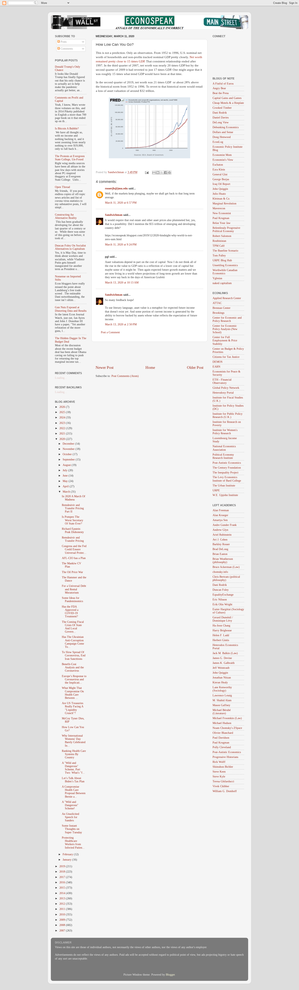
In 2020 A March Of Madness (73, 498)
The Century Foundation (227, 467)
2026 (62, 406)
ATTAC (217, 303)
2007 (62, 930)
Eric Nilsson (220, 599)
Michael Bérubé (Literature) (222, 712)
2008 (62, 925)
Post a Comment (110, 332)
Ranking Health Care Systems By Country (74, 754)
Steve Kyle (219, 776)
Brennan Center (221, 307)
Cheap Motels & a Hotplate (228, 102)
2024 (62, 417)
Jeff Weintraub (221, 667)
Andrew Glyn (220, 529)
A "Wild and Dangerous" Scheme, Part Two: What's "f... (73, 767)
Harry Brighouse (222, 630)
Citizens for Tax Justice (226, 356)
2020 (62, 439)
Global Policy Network (226, 387)
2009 (62, 919)
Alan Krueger (220, 515)
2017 (62, 877)
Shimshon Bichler (223, 766)
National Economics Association (224, 448)
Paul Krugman (221, 218)
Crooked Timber (222, 107)
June (66, 475)
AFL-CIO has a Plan (74, 558)
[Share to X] (162, 172)
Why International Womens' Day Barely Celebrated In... (73, 740)
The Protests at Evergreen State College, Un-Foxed (70, 158)
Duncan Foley (221, 589)
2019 (62, 866)
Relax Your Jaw (221, 223)
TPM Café (219, 245)
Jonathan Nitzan (222, 677)
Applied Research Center (227, 298)
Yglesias (217, 278)
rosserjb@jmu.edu (116, 188)
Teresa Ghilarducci (223, 781)
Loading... (61, 377)
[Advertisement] (149, 353)
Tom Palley (219, 255)
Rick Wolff (219, 761)
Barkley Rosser (221, 544)
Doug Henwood (222, 137)
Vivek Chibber (221, 786)
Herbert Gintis (221, 640)
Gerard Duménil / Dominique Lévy (223, 619)
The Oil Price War (72, 572)
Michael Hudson (222, 723)
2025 (62, 412)
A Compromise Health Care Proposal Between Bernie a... (73, 791)
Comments (66, 48)
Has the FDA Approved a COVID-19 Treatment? (70, 611)
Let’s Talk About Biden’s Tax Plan (73, 780)
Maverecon (219, 208)
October (68, 454)
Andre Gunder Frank (225, 524)
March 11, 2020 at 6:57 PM (120, 202)
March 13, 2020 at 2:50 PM (121, 324)
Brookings (218, 312)
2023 (62, 422)
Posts (63, 41)
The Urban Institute (224, 485)
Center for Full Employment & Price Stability (225, 340)
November (69, 448)
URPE (216, 490)
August (67, 465)
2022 (62, 428)
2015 (62, 887)
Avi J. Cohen (220, 539)
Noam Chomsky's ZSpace (227, 727)
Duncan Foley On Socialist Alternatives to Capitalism (70, 247)
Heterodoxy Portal (223, 392)
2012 (62, 903)
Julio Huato (219, 193)
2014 (62, 893)
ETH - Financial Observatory (222, 381)
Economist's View (223, 159)
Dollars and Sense (223, 132)
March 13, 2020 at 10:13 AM (122, 282)
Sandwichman (113, 214)
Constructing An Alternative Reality (66, 216)
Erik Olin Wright (222, 604)
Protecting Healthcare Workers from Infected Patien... (73, 842)
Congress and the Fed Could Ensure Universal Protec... (74, 549)
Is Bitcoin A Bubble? (67, 128)
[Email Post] (147, 172)
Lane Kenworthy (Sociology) (222, 689)
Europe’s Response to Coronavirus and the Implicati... (74, 679)
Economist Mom (222, 154)
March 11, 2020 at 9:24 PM (120, 244)
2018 (62, 871)
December (69, 443)
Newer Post (104, 367)
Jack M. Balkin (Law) (225, 653)
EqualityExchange (223, 594)
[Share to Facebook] (166, 172)
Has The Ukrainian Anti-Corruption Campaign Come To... (73, 641)
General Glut (220, 174)
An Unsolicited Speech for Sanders (70, 817)
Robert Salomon (222, 236)
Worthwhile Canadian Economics (225, 272)
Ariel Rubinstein (222, 534)
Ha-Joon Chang (221, 625)
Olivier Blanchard (223, 732)
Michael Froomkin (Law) (227, 718)
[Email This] (154, 172)
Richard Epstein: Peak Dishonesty (73, 530)
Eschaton (218, 164)
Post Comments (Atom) (125, 376)
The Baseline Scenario (225, 250)
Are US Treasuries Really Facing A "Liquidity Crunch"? (72, 708)
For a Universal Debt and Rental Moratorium (74, 589)
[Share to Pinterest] (169, 172)
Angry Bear (219, 88)
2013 (62, 898)
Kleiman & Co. (221, 198)
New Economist (222, 213)
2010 (62, 914)
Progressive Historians (225, 757)
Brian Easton (220, 554)
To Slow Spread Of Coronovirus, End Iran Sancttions (73, 655)
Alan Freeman (221, 510)
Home (150, 367)
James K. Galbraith (224, 662)
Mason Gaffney (221, 705)
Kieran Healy (220, 682)
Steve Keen (219, 771)
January (67, 859)
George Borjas (221, 179)
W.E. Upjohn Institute (225, 495)
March (67, 491)
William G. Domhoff (225, 791)
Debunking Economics (226, 127)
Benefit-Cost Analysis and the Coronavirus (73, 667)
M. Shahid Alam (222, 700)
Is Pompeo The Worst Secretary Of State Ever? (72, 520)
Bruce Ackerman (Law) (226, 567)
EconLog (218, 141)
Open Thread (62, 187)
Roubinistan (219, 240)
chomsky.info (220, 571)
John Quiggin (220, 188)
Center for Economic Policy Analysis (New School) (225, 329)
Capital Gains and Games (227, 98)
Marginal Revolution (224, 203)
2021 (62, 433)
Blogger (170, 974)
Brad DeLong (220, 549)
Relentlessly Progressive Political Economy (226, 229)
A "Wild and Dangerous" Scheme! (70, 805)
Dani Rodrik (220, 112)
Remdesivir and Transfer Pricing (73, 539)
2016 (62, 882)
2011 (62, 909)
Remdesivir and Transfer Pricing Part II (73, 508)
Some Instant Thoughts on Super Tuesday (72, 829)
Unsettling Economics (225, 265)
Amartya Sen (220, 520)
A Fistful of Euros (223, 83)
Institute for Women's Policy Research (225, 432)
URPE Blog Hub (222, 260)
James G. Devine (222, 658)
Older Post (195, 367)
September (69, 459)
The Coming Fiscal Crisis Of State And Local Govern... (73, 626)
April (66, 486)
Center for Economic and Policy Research (227, 319)
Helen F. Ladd (221, 635)
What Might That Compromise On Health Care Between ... (73, 692)
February (68, 854)
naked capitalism (222, 283)
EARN (216, 366)
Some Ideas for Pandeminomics (72, 599)
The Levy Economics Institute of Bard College (227, 479)
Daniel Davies (221, 117)
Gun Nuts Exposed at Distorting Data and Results (70, 309)
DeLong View (221, 122)
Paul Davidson (221, 737)
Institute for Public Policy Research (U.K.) (227, 415)
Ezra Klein (219, 169)
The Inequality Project (225, 472)
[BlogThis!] (158, 172)
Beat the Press (221, 93)
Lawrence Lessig (222, 695)
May (66, 481)
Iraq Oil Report (221, 184)
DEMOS (218, 361)
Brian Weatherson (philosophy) (223, 560)
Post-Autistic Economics (227, 462)
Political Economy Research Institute (223, 456)
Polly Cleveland (222, 747)
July (65, 470)
